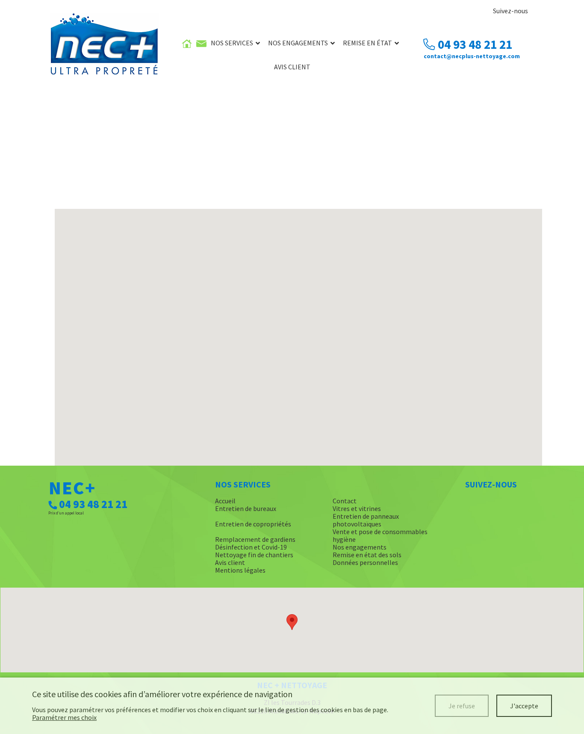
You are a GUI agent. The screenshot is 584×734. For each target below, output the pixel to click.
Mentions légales (240, 570)
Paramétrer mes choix (64, 717)
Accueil (225, 500)
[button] (292, 622)
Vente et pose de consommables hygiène (380, 535)
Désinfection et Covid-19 (251, 547)
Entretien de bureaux (245, 508)
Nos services (232, 43)
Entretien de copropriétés (253, 524)
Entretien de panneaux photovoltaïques (366, 520)
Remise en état (367, 43)
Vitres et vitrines (357, 508)
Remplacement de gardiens (255, 539)
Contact (345, 500)
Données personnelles (365, 562)
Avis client (292, 66)
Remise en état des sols (367, 554)
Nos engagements (298, 43)
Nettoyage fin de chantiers (254, 554)
